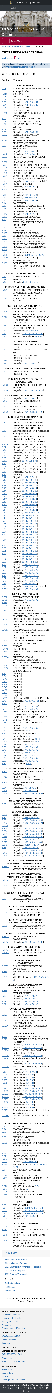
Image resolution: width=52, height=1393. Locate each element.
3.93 (4, 1126)
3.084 (4, 146)
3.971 (4, 1156)
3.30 (4, 371)
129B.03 (30, 1080)
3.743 (4, 681)
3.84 (4, 763)
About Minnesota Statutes (16, 1263)
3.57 (4, 540)
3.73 (4, 583)
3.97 (4, 1153)
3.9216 (5, 1026)
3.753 (4, 709)
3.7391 (5, 646)
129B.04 (30, 1083)
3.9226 (5, 1058)
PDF (18, 58)
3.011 (4, 94)
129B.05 (30, 1085)
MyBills (5, 1376)
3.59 (4, 545)
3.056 (4, 113)
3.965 (4, 1142)
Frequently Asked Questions (14, 1328)
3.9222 (5, 1044)
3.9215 (5, 1020)
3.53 (4, 529)
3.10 (4, 181)
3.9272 (5, 1091)
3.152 (4, 214)
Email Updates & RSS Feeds (13, 1380)
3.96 (4, 1137)
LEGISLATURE (28, 46)
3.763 (4, 736)
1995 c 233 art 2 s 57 (33, 793)
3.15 (4, 206)
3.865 (4, 834)
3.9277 (5, 1104)
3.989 (4, 1240)
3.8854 (5, 952)
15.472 (38, 733)
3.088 (4, 162)
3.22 (4, 282)
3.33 (4, 452)
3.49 (4, 518)
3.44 (4, 491)
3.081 (4, 132)
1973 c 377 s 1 (30, 1072)
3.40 (4, 474)
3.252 (4, 349)
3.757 (4, 722)
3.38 (4, 469)
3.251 (4, 344)
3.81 (4, 755)
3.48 (4, 515)
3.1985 (5, 257)
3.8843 (5, 885)
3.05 (4, 107)
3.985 (4, 1218)
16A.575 (39, 336)
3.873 (4, 842)
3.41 (4, 477)
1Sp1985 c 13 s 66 (32, 845)
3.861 (4, 820)
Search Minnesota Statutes (16, 1259)
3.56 (4, 537)
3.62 (4, 553)
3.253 (4, 355)
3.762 (4, 733)
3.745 (4, 687)
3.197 (4, 252)
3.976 (4, 1186)
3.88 (4, 847)
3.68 (4, 570)
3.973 (4, 1161)
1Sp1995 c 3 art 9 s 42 (33, 255)
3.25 (4, 336)
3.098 (4, 173)
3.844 (4, 788)
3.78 (4, 747)
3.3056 (5, 444)
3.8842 (5, 880)
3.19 (4, 236)
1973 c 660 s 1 (30, 482)
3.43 (4, 485)
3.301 (4, 398)
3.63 (4, 556)
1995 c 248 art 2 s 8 (32, 820)
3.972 (4, 1159)
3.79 (4, 750)
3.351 (4, 461)
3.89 (4, 996)
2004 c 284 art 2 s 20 (33, 333)
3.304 (4, 431)
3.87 (4, 839)
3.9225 (5, 1055)
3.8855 (5, 966)
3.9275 (5, 1099)
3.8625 (5, 825)
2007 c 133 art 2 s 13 (33, 855)
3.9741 (5, 1175)
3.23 (4, 330)
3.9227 (5, 1063)
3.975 (4, 1178)
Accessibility (7, 1325)
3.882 (4, 853)
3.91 (4, 1001)
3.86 (4, 817)
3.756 (4, 720)
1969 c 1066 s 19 (31, 701)
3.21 (4, 279)
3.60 (4, 548)
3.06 (4, 118)
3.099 (4, 176)
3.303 (4, 422)
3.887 (4, 977)
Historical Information (11, 1315)
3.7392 (5, 649)
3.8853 (5, 950)
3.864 (4, 831)
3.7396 (5, 668)
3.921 (4, 1015)
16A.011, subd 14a (35, 330)
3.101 (4, 184)
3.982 (4, 1210)
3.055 (4, 110)
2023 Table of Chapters (15, 1271)
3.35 (4, 458)
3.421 (4, 482)
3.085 (4, 151)
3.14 (4, 203)
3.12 (4, 197)
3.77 (4, 744)
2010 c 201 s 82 (30, 282)
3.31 (4, 447)
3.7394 (5, 657)
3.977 (4, 1189)
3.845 (4, 790)
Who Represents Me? (11, 1336)
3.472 (4, 512)
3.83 (4, 761)
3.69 (4, 572)
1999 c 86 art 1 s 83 (32, 842)
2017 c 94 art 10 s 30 (33, 942)
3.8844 (5, 899)
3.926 (4, 1083)
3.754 (4, 711)
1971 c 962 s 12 (30, 586)
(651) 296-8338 (8, 1354)
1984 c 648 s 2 (30, 186)
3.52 (4, 526)
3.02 (4, 99)
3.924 (4, 1074)
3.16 (4, 219)
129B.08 (30, 1107)
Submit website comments (13, 1362)
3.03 (4, 102)
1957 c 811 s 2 (30, 195)
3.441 (4, 493)
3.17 (4, 227)
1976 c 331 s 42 (30, 564)
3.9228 (5, 1066)
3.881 (4, 850)
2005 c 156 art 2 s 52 (33, 1044)
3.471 (4, 510)
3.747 (4, 692)
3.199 (4, 263)
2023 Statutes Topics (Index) (17, 1274)
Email (20, 1354)
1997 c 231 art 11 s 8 (33, 1210)
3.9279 (5, 1110)
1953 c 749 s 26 (29, 480)
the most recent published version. (20, 67)
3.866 (4, 836)
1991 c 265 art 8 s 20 (33, 834)
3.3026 (5, 412)
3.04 (4, 105)
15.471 (29, 730)
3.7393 (5, 651)
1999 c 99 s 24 (30, 1161)
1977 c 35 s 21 (30, 200)
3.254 (4, 360)
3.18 (4, 230)
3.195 (4, 247)
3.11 (4, 195)
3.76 (4, 728)
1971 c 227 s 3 (30, 214)
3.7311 (5, 589)
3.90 (4, 998)
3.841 (4, 771)
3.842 (4, 777)
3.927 (4, 1085)
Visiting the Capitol (10, 1321)
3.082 (4, 135)
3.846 (4, 793)
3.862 (4, 823)
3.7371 (5, 619)
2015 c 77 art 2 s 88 (32, 1047)
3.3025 (5, 406)
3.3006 (5, 390)
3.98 (4, 1205)
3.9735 (5, 1164)
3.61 (4, 551)
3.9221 (5, 1039)
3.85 (4, 804)
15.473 (29, 736)
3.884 (4, 855)
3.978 (4, 1191)
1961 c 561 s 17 (30, 102)
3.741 (4, 676)
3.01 (4, 88)
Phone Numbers (9, 1358)
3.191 (4, 238)
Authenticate (7, 58)
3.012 (4, 96)
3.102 (4, 186)
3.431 (4, 488)
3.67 (4, 567)
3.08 (4, 129)
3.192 (4, 241)
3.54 (4, 531)
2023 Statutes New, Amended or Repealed (23, 1267)
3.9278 (5, 1107)
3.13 (4, 200)
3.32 (4, 450)
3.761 (4, 730)
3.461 (4, 504)
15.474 (38, 739)
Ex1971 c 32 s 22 (31, 181)
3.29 (4, 363)
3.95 (4, 1132)
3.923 (4, 1072)
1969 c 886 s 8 (30, 583)
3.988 (4, 1235)
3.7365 (5, 605)
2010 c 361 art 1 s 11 (33, 390)
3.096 (4, 170)
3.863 (4, 828)
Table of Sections (12, 1283)
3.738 (4, 624)
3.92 (4, 1004)
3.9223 (5, 1047)
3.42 (4, 480)
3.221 (4, 290)
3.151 (4, 208)
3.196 (4, 249)
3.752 (4, 706)
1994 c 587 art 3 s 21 (33, 823)
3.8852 (5, 942)
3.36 (4, 463)
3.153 (4, 216)
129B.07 (30, 1104)
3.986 (4, 1226)
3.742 (4, 679)
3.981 (4, 1208)
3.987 (4, 1229)
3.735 (4, 600)
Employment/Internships (12, 1318)
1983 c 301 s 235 (31, 512)
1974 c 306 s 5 (30, 151)
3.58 (4, 542)
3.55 (4, 534)
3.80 (4, 752)
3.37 (4, 466)
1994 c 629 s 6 (30, 1216)
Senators (6, 1343)
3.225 (4, 311)
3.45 (4, 496)
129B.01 (30, 1074)
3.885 (4, 926)
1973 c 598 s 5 (30, 398)
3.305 (4, 436)
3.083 (4, 140)
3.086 (4, 154)
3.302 (4, 401)
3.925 (4, 1077)
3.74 (4, 673)
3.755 (4, 717)
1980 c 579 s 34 (29, 461)
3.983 (4, 1213)
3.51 (4, 523)
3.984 (4, 1216)
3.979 (4, 1194)
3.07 (4, 121)
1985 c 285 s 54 (30, 363)
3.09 (4, 165)
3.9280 (5, 1115)
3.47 (4, 507)
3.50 (4, 521)
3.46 (4, 502)
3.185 (4, 233)
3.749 (4, 698)
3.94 (4, 1129)
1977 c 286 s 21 (30, 132)
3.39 (4, 472)
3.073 (4, 124)
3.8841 (5, 866)
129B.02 (30, 1077)
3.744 (4, 684)
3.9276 (5, 1102)
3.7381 (5, 629)
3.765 (4, 741)
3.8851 (5, 936)
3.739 (4, 640)
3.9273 (5, 1093)
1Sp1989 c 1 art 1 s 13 (33, 1208)
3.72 (4, 581)
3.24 (4, 333)
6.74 (37, 1186)
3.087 (4, 157)
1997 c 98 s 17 (30, 788)
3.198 (4, 255)
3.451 (4, 499)
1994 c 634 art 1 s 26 (33, 412)
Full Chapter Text (12, 1287)
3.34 (4, 455)
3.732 (4, 597)
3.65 (4, 562)
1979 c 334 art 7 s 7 (32, 1088)
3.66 (4, 564)
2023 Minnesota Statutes (11, 46)
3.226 (4, 317)
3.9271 (5, 1088)
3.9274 (5, 1096)
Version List (10, 1291)
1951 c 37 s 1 (29, 477)
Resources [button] (11, 1252)
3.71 (4, 578)
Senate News (7, 1373)
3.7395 (5, 665)
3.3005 (5, 385)
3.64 (4, 559)
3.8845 (5, 912)
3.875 (4, 845)
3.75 (4, 701)
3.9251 (5, 1080)
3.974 (4, 1170)
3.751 (4, 703)
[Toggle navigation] (5, 8)
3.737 (4, 610)
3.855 (4, 815)
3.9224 (5, 1050)
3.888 (4, 990)
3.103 (4, 189)
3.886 (4, 971)
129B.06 (30, 1102)
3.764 (4, 739)
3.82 (4, 758)
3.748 (4, 695)
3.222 (4, 298)
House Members (9, 1340)
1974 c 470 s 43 (30, 839)
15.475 (38, 741)
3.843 (4, 782)
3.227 (4, 325)
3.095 (4, 167)
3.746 (4, 690)
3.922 (4, 1036)
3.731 (4, 586)
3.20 (4, 276)
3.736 (4, 602)
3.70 (4, 575)
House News (7, 1369)
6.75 (28, 1189)
